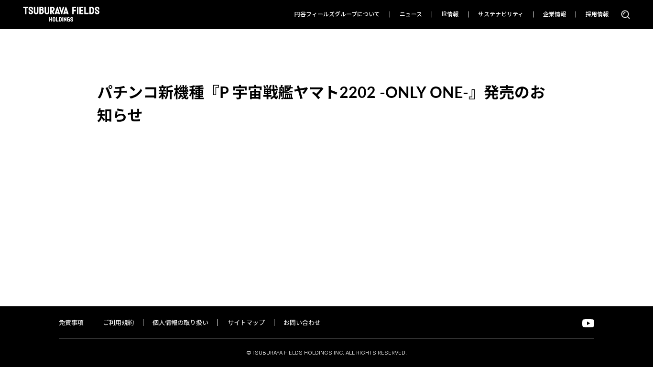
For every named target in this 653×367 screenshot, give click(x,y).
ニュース (411, 14)
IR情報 (450, 14)
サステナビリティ (500, 14)
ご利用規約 (118, 323)
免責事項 (71, 323)
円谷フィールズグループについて (337, 14)
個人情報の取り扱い (180, 323)
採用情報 (597, 14)
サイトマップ (246, 323)
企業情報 (554, 14)
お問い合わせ (302, 323)
